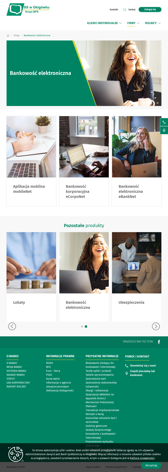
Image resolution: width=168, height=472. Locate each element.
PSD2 (49, 374)
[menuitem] (102, 23)
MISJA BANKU (14, 366)
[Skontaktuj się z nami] (164, 122)
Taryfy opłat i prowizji (98, 370)
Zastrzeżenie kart (96, 378)
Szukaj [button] (131, 9)
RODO (49, 363)
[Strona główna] (8, 35)
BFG (48, 366)
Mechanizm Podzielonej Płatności (100, 404)
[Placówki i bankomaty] (164, 130)
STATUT (11, 378)
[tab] (82, 327)
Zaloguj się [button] (150, 9)
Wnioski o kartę (95, 414)
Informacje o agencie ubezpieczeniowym (58, 384)
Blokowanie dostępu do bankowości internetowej (100, 364)
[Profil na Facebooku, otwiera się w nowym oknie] (159, 342)
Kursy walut (53, 378)
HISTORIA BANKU (16, 370)
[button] (120, 23)
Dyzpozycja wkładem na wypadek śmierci (100, 396)
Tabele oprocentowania (100, 374)
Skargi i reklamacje (97, 390)
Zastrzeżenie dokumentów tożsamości (101, 384)
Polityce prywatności (142, 458)
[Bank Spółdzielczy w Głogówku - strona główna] (28, 9)
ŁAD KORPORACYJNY (18, 382)
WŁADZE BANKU (16, 374)
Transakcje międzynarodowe (102, 410)
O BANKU (12, 363)
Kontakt (114, 9)
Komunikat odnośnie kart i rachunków (101, 420)
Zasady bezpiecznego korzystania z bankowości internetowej (101, 433)
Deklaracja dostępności (60, 390)
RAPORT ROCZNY (16, 386)
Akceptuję (151, 465)
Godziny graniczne (96, 425)
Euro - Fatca (53, 370)
